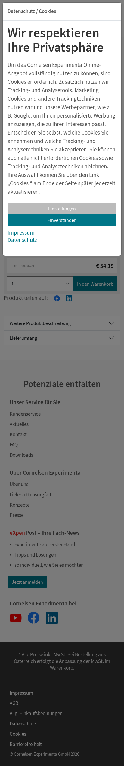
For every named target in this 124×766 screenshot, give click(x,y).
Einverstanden (62, 220)
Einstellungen (62, 209)
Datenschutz (22, 239)
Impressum (21, 232)
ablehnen (96, 166)
